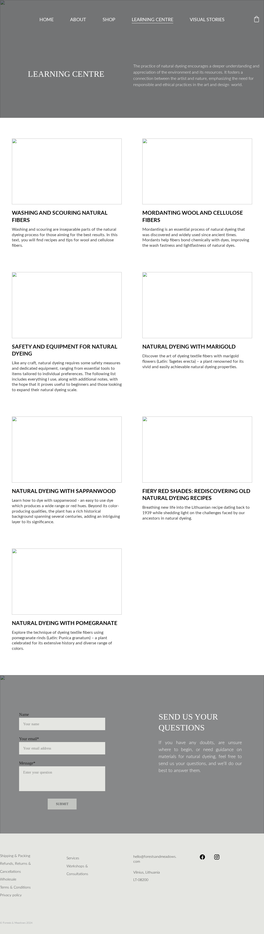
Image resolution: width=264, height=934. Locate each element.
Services (73, 858)
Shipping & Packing (15, 856)
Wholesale (8, 879)
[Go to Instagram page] (216, 857)
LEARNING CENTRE (152, 20)
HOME (46, 20)
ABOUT (78, 20)
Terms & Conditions (15, 887)
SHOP (109, 20)
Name (24, 714)
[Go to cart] (256, 20)
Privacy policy (11, 895)
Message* (27, 763)
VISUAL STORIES (207, 20)
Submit (62, 804)
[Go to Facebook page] (205, 857)
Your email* (29, 739)
